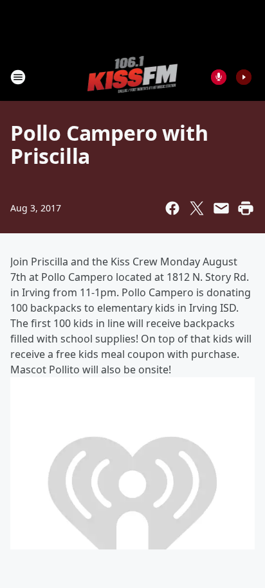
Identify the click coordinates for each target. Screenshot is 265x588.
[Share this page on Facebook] (172, 208)
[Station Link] (132, 77)
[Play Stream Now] (243, 77)
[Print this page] (246, 208)
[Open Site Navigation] (18, 77)
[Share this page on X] (197, 208)
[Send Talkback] (218, 77)
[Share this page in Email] (221, 208)
